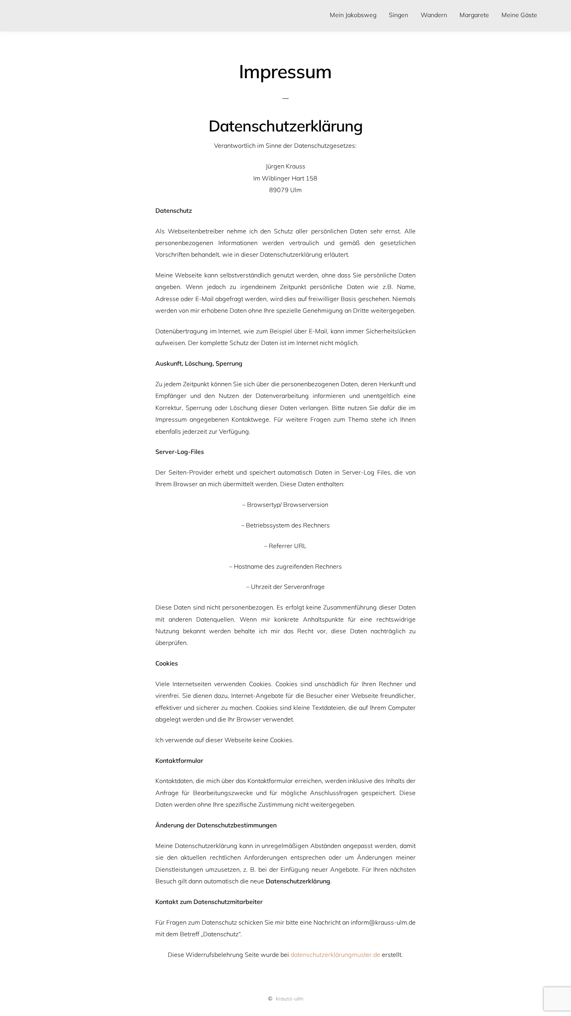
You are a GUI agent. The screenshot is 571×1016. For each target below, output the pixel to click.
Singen (398, 15)
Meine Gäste (519, 15)
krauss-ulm (289, 998)
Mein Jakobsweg (353, 15)
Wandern (434, 15)
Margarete (474, 15)
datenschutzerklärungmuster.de (335, 954)
